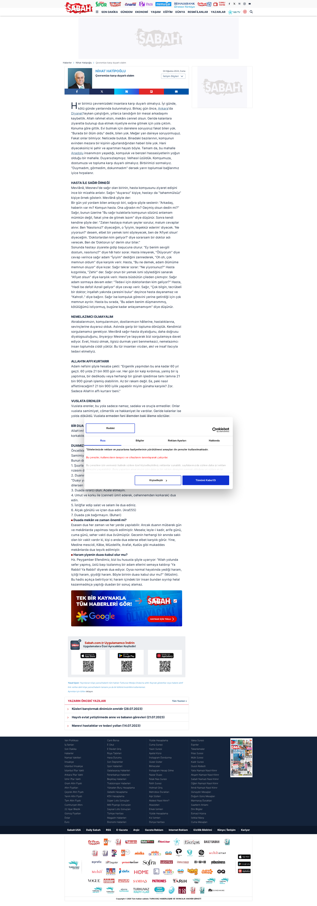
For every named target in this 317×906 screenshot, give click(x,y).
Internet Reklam (178, 829)
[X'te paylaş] (101, 92)
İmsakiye (69, 761)
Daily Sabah (93, 829)
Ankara (163, 108)
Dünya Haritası (157, 822)
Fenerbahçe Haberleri (118, 774)
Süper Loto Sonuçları (118, 800)
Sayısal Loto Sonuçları (119, 809)
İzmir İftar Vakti (73, 779)
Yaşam (156, 12)
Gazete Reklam (154, 829)
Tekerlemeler (198, 749)
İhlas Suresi (197, 753)
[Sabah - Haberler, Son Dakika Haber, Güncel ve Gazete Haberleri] (79, 8)
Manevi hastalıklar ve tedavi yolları (106, 725)
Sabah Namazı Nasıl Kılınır (205, 779)
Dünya (180, 12)
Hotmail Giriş (155, 787)
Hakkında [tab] (214, 440)
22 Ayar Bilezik (72, 809)
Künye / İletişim (226, 829)
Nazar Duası (155, 774)
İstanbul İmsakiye (74, 766)
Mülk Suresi (197, 757)
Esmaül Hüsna (198, 813)
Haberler (67, 62)
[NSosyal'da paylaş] (126, 92)
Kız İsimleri (154, 817)
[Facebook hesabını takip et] (229, 4)
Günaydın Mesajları (201, 791)
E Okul (110, 744)
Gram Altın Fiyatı (73, 783)
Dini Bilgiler (197, 809)
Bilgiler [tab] (140, 440)
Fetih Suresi (155, 783)
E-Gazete (122, 829)
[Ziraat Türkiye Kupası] (245, 12)
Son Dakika (109, 12)
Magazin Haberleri (116, 817)
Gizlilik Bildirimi (202, 829)
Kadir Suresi (197, 761)
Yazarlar (218, 12)
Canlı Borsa (113, 740)
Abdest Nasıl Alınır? (159, 800)
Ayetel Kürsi (155, 753)
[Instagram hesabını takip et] (245, 4)
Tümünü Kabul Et (206, 480)
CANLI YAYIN (222, 3)
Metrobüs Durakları (159, 791)
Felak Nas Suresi (158, 779)
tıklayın (89, 691)
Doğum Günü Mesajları (203, 796)
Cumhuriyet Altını (74, 804)
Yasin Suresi (155, 749)
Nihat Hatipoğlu (84, 62)
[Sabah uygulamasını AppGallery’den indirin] (165, 662)
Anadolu (77, 153)
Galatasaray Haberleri (118, 770)
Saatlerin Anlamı (199, 804)
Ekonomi (141, 12)
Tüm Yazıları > (179, 701)
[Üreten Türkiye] (184, 4)
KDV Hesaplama (115, 796)
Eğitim (168, 12)
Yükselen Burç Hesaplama (121, 787)
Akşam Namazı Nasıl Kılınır (205, 774)
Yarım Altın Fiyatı (73, 796)
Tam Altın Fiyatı (73, 800)
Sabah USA (74, 829)
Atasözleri (154, 804)
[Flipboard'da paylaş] (151, 92)
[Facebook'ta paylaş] (77, 92)
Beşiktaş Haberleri (116, 779)
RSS (108, 829)
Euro (67, 822)
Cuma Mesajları (199, 822)
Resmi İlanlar (198, 12)
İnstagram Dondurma (160, 757)
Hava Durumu (114, 757)
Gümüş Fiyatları (73, 813)
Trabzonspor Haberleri (119, 783)
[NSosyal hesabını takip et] (239, 4)
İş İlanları (69, 744)
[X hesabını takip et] (234, 4)
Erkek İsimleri (156, 809)
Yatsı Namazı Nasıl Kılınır (204, 770)
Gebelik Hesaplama (117, 791)
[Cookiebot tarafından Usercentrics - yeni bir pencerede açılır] (214, 429)
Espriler (195, 744)
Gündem (127, 12)
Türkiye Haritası (115, 813)
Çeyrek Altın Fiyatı (74, 791)
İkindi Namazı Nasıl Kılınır (204, 787)
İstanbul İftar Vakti (74, 770)
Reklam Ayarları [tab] (177, 440)
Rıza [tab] (102, 440)
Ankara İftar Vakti (74, 774)
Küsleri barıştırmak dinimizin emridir (106, 708)
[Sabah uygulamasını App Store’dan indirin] (88, 662)
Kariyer (245, 829)
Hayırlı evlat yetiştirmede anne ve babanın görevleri (118, 717)
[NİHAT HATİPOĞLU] (80, 78)
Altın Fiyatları (71, 787)
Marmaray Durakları (201, 800)
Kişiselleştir (156, 480)
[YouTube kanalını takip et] (250, 4)
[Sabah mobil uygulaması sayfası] (76, 644)
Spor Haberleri (114, 766)
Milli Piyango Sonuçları (119, 804)
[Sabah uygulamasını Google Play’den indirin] (127, 662)
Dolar (67, 817)
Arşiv (136, 829)
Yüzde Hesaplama (158, 740)
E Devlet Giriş (114, 749)
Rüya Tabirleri (114, 753)
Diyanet (77, 113)
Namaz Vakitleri (73, 757)
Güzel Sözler (155, 761)
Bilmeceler (154, 766)
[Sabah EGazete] (241, 781)
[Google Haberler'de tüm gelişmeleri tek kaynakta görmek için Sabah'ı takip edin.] (126, 610)
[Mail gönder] (176, 92)
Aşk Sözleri (155, 796)
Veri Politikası (71, 740)
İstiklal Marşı (197, 817)
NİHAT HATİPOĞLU (110, 71)
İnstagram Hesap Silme (161, 770)
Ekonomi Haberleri (116, 822)
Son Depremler (115, 761)
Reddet (110, 428)
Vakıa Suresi (197, 740)
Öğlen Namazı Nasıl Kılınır (204, 783)
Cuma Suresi (156, 744)
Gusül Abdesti (198, 766)
